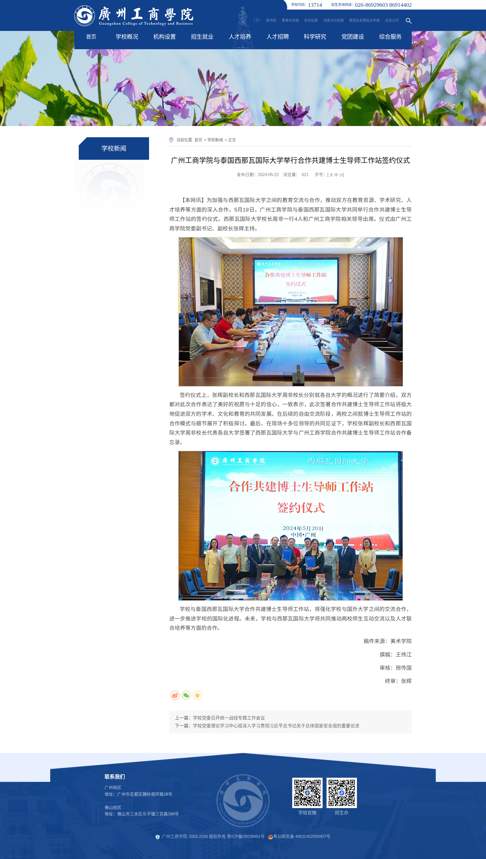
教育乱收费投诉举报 (364, 21)
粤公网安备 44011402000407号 (301, 837)
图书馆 (271, 21)
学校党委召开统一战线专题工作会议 (229, 718)
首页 (91, 37)
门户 (257, 21)
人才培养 (240, 37)
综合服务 (390, 37)
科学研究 (315, 37)
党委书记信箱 (333, 21)
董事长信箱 (290, 21)
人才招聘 (277, 37)
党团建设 (352, 37)
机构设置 (164, 37)
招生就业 (202, 37)
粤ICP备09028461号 (246, 837)
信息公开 (392, 21)
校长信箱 (311, 21)
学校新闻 (215, 140)
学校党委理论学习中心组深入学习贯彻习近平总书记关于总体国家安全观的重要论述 (276, 725)
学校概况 (127, 37)
